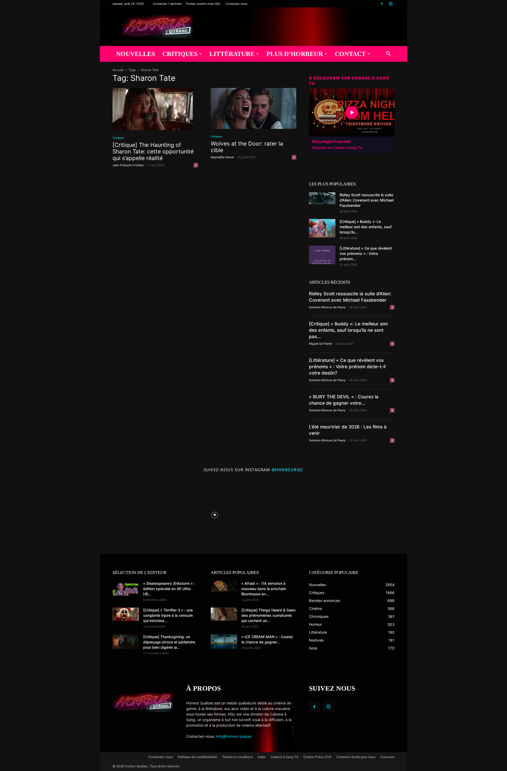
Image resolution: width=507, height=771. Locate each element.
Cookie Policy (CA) (317, 757)
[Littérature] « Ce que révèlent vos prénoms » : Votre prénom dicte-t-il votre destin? (347, 367)
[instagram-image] (137, 513)
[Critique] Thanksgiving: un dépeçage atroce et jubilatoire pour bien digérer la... (169, 641)
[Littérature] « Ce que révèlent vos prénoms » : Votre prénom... (366, 253)
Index (262, 757)
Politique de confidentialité (197, 757)
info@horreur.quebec (234, 736)
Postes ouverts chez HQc (203, 4)
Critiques (180, 53)
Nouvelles (135, 53)
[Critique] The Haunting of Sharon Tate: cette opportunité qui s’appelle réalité (153, 151)
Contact (350, 53)
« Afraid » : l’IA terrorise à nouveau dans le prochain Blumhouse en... (263, 588)
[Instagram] (391, 3)
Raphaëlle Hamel (222, 157)
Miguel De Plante (320, 343)
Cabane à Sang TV (284, 757)
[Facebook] (382, 3)
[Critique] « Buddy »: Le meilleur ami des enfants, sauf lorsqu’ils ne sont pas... (348, 330)
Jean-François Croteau (127, 165)
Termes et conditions (237, 757)
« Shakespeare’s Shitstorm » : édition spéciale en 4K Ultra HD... (169, 588)
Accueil (118, 70)
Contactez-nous (236, 4)
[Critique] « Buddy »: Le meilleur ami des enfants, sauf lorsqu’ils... (366, 226)
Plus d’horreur (294, 53)
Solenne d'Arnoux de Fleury (327, 307)
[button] (388, 54)
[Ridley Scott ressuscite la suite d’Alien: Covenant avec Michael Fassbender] (322, 198)
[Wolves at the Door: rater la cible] (253, 108)
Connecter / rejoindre (167, 4)
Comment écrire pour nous (355, 757)
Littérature (232, 53)
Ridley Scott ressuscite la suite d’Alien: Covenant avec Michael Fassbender (366, 200)
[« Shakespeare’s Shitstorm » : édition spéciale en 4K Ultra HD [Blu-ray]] (125, 588)
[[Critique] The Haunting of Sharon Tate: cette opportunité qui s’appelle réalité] (155, 109)
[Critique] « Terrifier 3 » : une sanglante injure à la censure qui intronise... (168, 615)
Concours (387, 757)
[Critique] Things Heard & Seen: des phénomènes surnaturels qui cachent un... (268, 615)
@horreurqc (287, 469)
